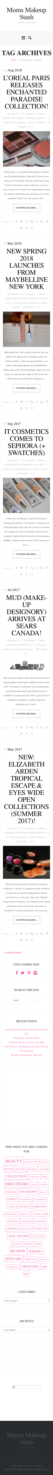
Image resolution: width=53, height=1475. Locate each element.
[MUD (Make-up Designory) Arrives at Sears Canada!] (26, 665)
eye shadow (40, 122)
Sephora (36, 1251)
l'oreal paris (40, 1213)
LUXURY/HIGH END (13, 464)
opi (33, 1236)
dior (45, 1177)
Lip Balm (26, 1221)
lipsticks (22, 649)
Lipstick (14, 649)
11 (32, 126)
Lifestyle (13, 1221)
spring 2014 (43, 1259)
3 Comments (29, 113)
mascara (44, 469)
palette (41, 1236)
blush (5, 122)
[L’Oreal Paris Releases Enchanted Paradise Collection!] (26, 149)
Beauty (42, 113)
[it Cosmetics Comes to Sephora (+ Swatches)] (26, 495)
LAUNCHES (30, 118)
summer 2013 (12, 1267)
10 (34, 841)
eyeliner (11, 1191)
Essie (34, 1184)
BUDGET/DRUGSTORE (13, 118)
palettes (16, 1243)
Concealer (15, 469)
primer (38, 1244)
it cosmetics (35, 469)
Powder (28, 1244)
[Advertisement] (26, 1101)
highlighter (10, 1214)
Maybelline (40, 1228)
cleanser (43, 1169)
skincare (13, 1258)
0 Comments (29, 294)
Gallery (31, 1465)
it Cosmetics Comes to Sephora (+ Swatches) (26, 442)
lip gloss (40, 1221)
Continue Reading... (26, 207)
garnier (11, 1207)
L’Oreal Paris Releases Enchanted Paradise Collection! (26, 91)
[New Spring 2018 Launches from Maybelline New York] (26, 329)
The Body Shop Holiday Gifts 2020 (26, 1054)
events (43, 1184)
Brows (24, 302)
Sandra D (14, 113)
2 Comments (29, 460)
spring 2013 (30, 1259)
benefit (44, 1162)
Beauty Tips (31, 1161)
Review (17, 1250)
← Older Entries (12, 952)
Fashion (12, 1199)
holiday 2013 (24, 1214)
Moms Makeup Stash (26, 13)
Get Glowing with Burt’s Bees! (26, 1038)
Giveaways (23, 1206)
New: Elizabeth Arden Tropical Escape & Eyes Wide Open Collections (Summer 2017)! (26, 788)
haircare (38, 1206)
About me (22, 1465)
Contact (39, 1465)
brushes (6, 469)
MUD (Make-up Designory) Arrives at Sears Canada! (26, 615)
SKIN (41, 464)
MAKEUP (41, 118)
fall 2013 (43, 1192)
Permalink (22, 126)
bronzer (18, 837)
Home (13, 59)
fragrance (40, 1199)
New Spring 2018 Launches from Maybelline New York (26, 268)
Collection (13, 122)
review (8, 302)
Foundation (15, 307)
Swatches (30, 1266)
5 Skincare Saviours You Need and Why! (26, 1042)
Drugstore (22, 122)
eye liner (30, 122)
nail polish (18, 1236)
